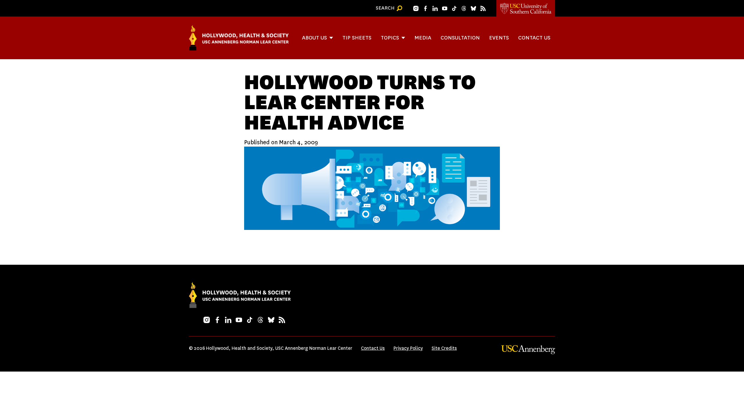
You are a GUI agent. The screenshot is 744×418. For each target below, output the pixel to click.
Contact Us (534, 37)
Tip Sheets (356, 37)
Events (499, 37)
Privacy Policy (408, 348)
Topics (390, 37)
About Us (314, 37)
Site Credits (444, 348)
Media (422, 37)
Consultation (460, 37)
